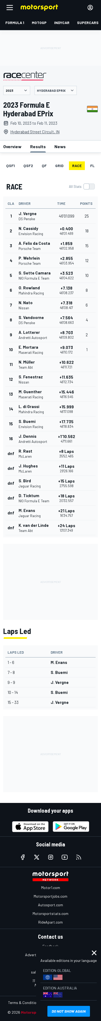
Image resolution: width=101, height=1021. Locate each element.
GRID (59, 165)
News (60, 146)
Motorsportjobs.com (50, 896)
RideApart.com (50, 922)
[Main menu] (9, 7)
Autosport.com (50, 905)
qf (44, 165)
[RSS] (78, 857)
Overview (12, 146)
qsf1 (10, 165)
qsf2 (28, 165)
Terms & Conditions (24, 1002)
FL (92, 165)
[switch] (82, 186)
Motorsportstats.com (50, 913)
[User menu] (90, 7)
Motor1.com (50, 887)
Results (38, 146)
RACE (77, 165)
